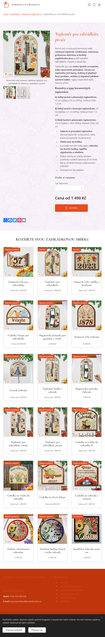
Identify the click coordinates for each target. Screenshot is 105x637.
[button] (89, 5)
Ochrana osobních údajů (71, 590)
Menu (99, 4)
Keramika (15, 14)
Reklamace (65, 601)
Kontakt (64, 582)
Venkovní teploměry (31, 14)
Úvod (5, 14)
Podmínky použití (68, 597)
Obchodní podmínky (70, 593)
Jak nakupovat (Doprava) (71, 586)
